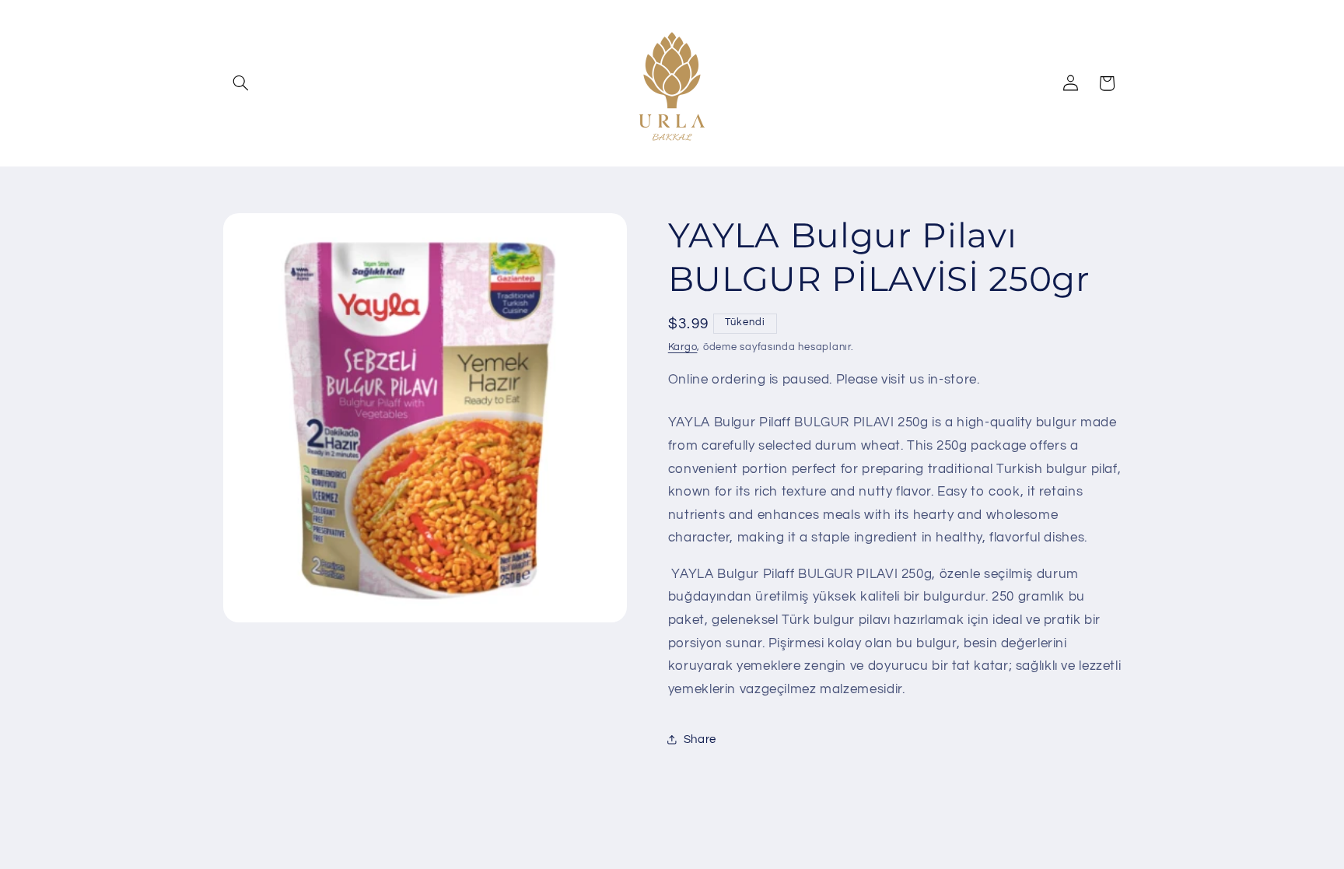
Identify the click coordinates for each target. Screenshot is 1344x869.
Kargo (683, 347)
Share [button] (700, 739)
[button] (241, 83)
